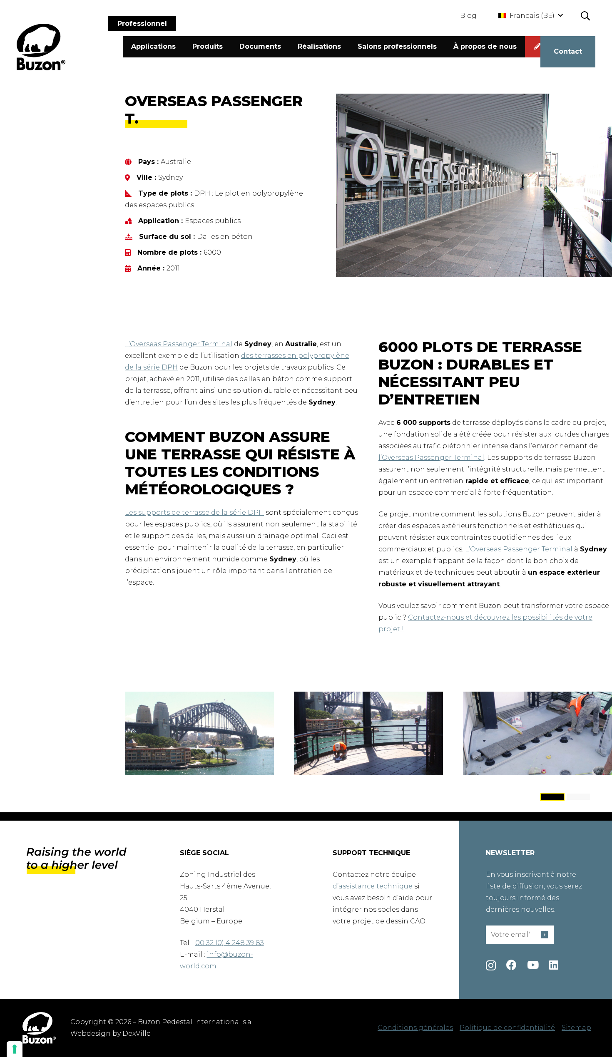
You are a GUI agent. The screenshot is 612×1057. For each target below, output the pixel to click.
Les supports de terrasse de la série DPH (194, 512)
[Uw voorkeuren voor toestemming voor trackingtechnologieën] (14, 1049)
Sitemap (576, 1028)
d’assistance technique (373, 886)
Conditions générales (415, 1028)
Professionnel (142, 23)
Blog (468, 16)
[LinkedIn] (553, 965)
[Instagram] (491, 965)
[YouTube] (533, 965)
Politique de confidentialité (507, 1028)
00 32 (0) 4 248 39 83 (229, 943)
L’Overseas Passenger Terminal (178, 344)
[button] (530, 15)
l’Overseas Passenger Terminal (431, 458)
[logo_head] (41, 47)
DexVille (136, 1033)
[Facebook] (511, 965)
